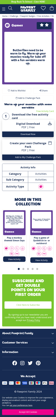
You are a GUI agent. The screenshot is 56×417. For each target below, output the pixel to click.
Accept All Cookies (28, 412)
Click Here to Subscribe (28, 305)
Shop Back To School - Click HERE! (28, 2)
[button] (19, 269)
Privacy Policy (33, 320)
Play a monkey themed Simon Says (14, 239)
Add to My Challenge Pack (28, 157)
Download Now (28, 134)
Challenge (14, 16)
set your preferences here (21, 405)
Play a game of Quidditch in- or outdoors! (41, 240)
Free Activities (43, 16)
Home (5, 16)
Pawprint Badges (27, 16)
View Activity (14, 259)
